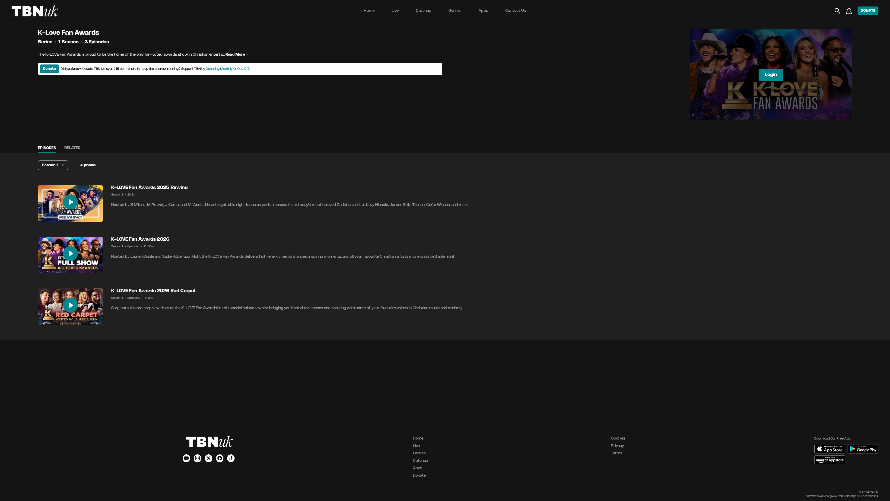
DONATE (868, 11)
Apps (483, 11)
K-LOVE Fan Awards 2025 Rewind (149, 188)
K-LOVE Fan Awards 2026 (140, 239)
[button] (53, 165)
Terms (616, 453)
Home (369, 11)
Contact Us (515, 11)
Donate (49, 69)
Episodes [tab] (47, 148)
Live (395, 11)
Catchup (423, 11)
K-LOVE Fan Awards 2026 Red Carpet (153, 291)
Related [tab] (72, 148)
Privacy (617, 446)
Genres (455, 11)
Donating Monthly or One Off (227, 69)
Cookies (618, 438)
